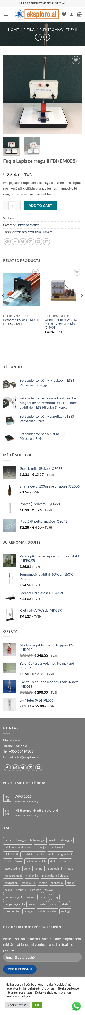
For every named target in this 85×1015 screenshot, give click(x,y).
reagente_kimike (15, 904)
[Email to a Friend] (30, 241)
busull (51, 840)
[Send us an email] (30, 767)
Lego (27, 868)
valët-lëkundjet (47, 911)
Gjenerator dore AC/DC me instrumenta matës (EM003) (61, 323)
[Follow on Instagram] (15, 767)
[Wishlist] (64, 14)
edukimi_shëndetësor (18, 847)
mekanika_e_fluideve (55, 875)
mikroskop (11, 883)
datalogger (65, 840)
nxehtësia (57, 883)
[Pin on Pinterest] (38, 241)
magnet (38, 868)
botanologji (37, 840)
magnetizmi (54, 868)
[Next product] (38, 37)
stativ (53, 904)
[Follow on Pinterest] (38, 767)
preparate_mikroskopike (20, 897)
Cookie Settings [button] (18, 1005)
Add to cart (41, 205)
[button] (5, 14)
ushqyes (29, 911)
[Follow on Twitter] (23, 767)
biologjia (21, 840)
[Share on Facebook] (15, 241)
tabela (64, 904)
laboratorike (12, 868)
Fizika (29, 29)
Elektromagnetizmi (58, 29)
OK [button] (37, 1005)
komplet (65, 861)
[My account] (71, 14)
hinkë (18, 861)
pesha (8, 890)
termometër (12, 911)
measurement (13, 875)
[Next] (75, 94)
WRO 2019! (24, 796)
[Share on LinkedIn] (46, 241)
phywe (48, 890)
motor (43, 883)
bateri (8, 840)
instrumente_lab (36, 861)
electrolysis (57, 847)
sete (43, 904)
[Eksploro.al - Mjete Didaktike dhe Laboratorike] (37, 14)
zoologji (65, 911)
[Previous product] (46, 37)
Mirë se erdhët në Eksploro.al (36, 810)
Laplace (48, 232)
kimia (53, 861)
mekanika (32, 875)
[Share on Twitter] (23, 241)
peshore (21, 890)
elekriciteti (11, 854)
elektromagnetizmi (22, 232)
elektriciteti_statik (33, 854)
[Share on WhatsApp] (7, 241)
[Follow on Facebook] (7, 767)
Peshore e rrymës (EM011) (21, 320)
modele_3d (28, 883)
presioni (44, 897)
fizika (38, 232)
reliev (32, 904)
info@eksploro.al (26, 757)
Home (13, 29)
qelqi (55, 897)
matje (69, 868)
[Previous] (10, 94)
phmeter (35, 890)
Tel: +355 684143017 (19, 751)
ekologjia (40, 847)
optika (71, 883)
